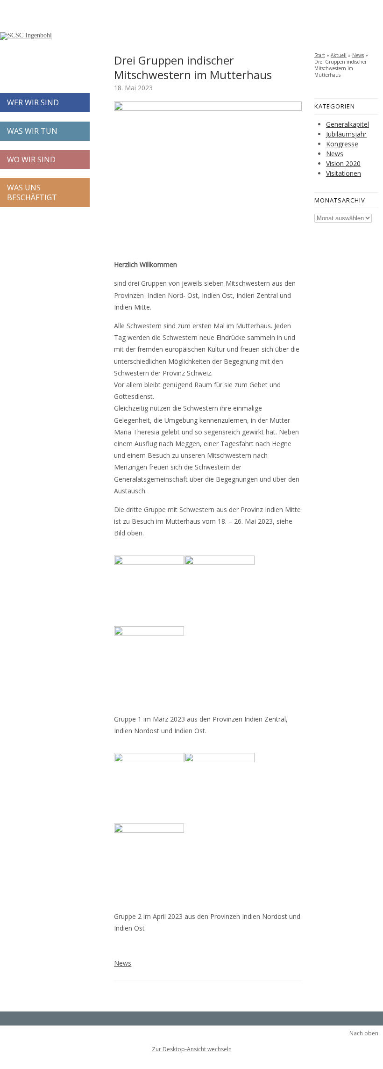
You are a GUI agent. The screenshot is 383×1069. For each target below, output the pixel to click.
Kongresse (342, 143)
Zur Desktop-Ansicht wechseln (192, 1049)
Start (319, 55)
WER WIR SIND (33, 102)
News (122, 963)
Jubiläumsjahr (346, 134)
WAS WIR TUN (32, 131)
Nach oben (363, 1033)
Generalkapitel (347, 124)
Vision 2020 (343, 163)
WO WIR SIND (31, 159)
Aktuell (339, 55)
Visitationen (343, 173)
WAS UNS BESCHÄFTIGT (32, 192)
